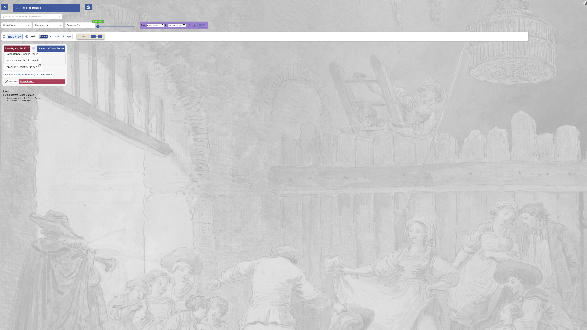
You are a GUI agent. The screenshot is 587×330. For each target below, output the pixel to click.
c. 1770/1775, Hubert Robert (19, 100)
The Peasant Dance (32, 98)
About (5, 91)
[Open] (59, 16)
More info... (27, 81)
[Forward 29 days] (194, 25)
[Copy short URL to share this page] (88, 7)
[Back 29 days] (189, 25)
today (202, 25)
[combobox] (29, 16)
